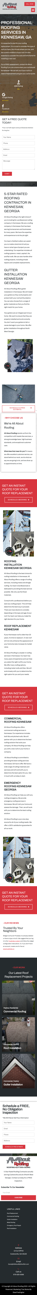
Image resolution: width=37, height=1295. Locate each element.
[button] (29, 4)
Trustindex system (14, 941)
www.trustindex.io (8, 949)
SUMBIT (7, 174)
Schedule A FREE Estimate (14, 1147)
